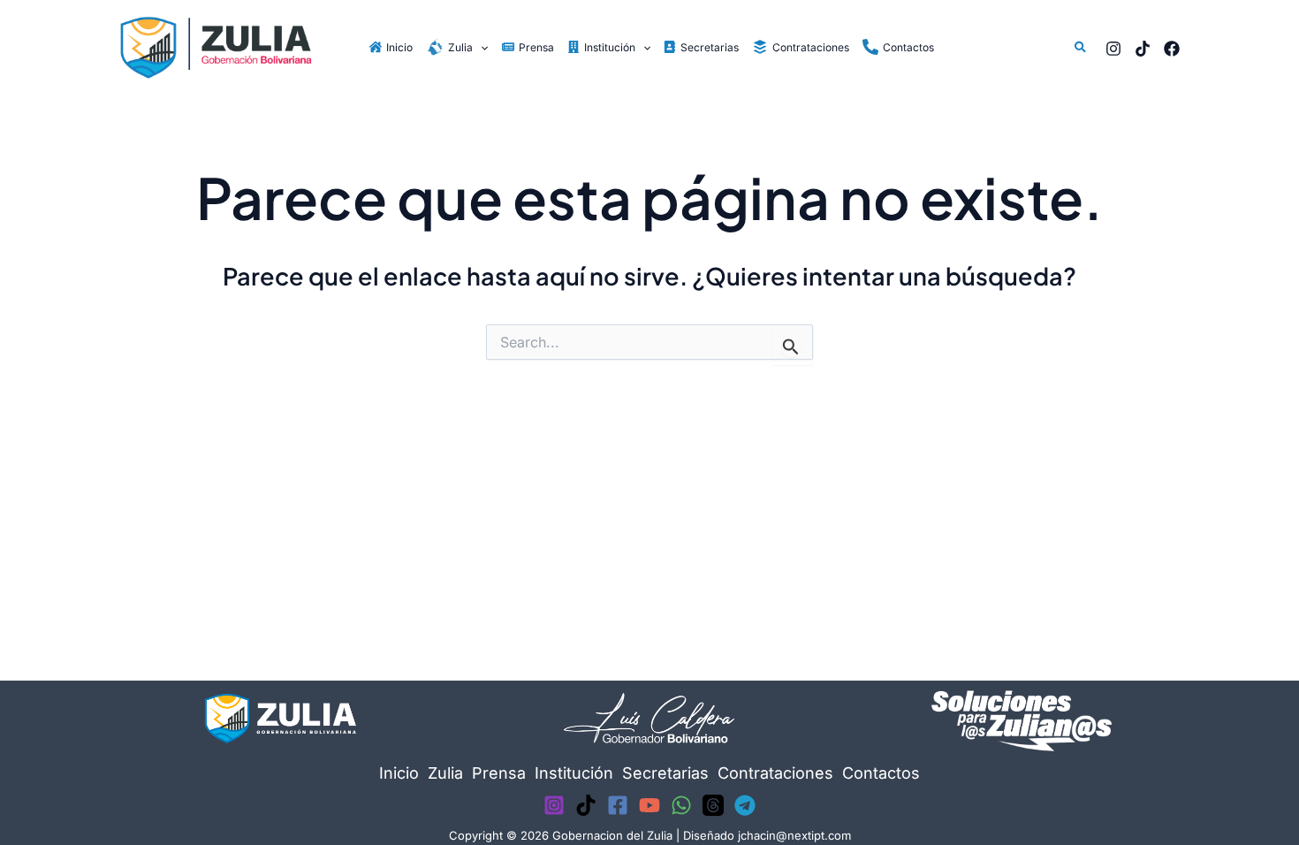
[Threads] (713, 805)
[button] (480, 47)
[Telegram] (745, 805)
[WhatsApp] (681, 805)
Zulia (445, 773)
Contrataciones (775, 773)
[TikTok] (1143, 49)
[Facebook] (1172, 49)
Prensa (499, 773)
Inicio (399, 773)
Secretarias (665, 773)
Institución (574, 773)
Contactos (881, 773)
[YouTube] (649, 805)
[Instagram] (1113, 49)
